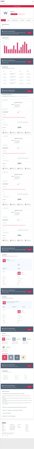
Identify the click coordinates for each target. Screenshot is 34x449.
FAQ (26, 429)
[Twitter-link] (3, 435)
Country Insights (12, 428)
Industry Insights (12, 427)
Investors (3, 427)
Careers (27, 427)
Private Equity (4, 429)
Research (3, 430)
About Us (27, 428)
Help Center (27, 430)
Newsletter (19, 427)
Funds (3, 428)
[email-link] (7, 435)
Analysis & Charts (12, 429)
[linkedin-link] (6, 435)
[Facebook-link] (4, 435)
